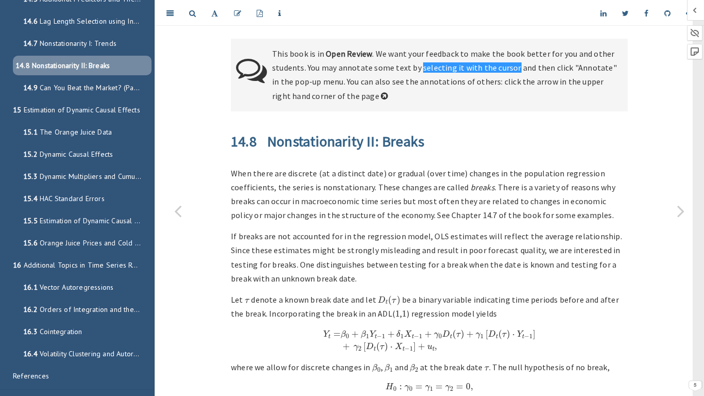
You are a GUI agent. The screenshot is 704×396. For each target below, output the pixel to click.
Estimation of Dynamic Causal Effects (76, 109)
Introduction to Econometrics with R (441, 13)
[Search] (192, 13)
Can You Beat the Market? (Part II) (85, 87)
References (31, 376)
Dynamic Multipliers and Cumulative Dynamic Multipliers (87, 176)
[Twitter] (625, 13)
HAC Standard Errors (64, 198)
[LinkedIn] (603, 13)
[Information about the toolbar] (280, 13)
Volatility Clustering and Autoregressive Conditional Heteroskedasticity (87, 353)
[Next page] (681, 211)
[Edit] (237, 13)
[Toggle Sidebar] (170, 13)
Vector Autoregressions (68, 287)
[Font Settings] (215, 13)
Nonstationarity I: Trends (69, 43)
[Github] (667, 13)
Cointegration (52, 331)
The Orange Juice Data (67, 132)
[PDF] (260, 13)
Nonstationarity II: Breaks (62, 65)
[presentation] (247, 300)
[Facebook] (646, 13)
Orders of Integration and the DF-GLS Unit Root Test (87, 309)
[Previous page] (178, 211)
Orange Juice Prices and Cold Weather (87, 243)
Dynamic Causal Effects (68, 154)
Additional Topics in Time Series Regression (82, 265)
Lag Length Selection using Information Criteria (87, 21)
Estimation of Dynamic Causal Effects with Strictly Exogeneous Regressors (87, 220)
